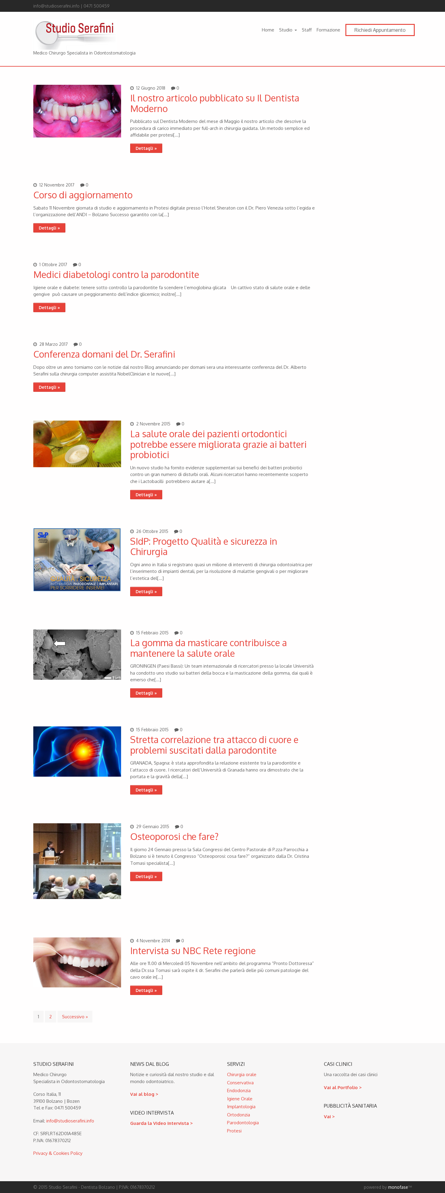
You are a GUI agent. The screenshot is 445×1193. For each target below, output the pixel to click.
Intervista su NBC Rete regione (193, 950)
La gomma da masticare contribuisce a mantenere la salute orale (208, 648)
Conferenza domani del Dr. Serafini (104, 354)
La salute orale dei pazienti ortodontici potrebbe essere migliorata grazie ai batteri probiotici (218, 444)
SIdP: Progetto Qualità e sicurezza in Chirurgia (203, 546)
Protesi (234, 1131)
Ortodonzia (238, 1115)
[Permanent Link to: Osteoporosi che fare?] (77, 897)
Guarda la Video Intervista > (161, 1123)
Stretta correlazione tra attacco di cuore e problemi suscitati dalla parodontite (214, 745)
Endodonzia (239, 1090)
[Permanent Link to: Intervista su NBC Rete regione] (77, 986)
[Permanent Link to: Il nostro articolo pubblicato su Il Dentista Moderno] (77, 136)
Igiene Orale (239, 1099)
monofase (398, 1187)
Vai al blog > (144, 1094)
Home (268, 30)
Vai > (329, 1116)
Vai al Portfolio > (343, 1087)
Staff (307, 30)
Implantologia (241, 1106)
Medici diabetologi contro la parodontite (116, 274)
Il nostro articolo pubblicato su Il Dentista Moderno (214, 103)
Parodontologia (243, 1122)
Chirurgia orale (241, 1074)
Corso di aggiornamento (83, 194)
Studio (285, 30)
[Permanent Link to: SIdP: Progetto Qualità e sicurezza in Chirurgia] (77, 590)
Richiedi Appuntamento (380, 30)
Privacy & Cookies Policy (57, 1153)
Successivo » (75, 1017)
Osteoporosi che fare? (174, 836)
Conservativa (240, 1083)
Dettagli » (146, 148)
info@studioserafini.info (70, 1121)
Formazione (328, 30)
